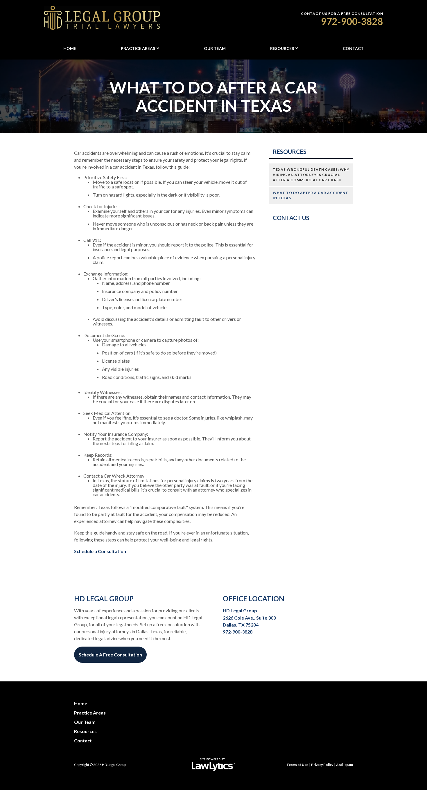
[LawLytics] (213, 764)
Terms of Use (297, 764)
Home (69, 48)
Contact (353, 48)
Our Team (215, 48)
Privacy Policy (322, 764)
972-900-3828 (352, 21)
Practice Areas (138, 48)
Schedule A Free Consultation (110, 654)
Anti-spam (344, 764)
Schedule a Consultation (100, 551)
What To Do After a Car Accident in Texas (310, 195)
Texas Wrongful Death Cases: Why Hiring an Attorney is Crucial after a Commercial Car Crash (311, 174)
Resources (282, 48)
